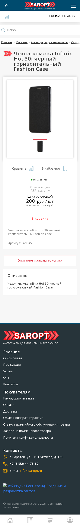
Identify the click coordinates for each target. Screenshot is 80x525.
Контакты (10, 384)
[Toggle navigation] (72, 6)
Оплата (8, 404)
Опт (6, 377)
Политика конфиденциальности (28, 437)
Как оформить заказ (18, 398)
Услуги (8, 371)
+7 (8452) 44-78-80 (60, 16)
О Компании (12, 358)
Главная (6, 42)
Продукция (12, 364)
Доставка (10, 411)
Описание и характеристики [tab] (40, 260)
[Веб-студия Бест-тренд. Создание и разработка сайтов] (40, 488)
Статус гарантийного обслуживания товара (36, 424)
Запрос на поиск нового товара (27, 431)
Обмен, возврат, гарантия (23, 418)
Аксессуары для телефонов (49, 42)
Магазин (22, 42)
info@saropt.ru (31, 470)
